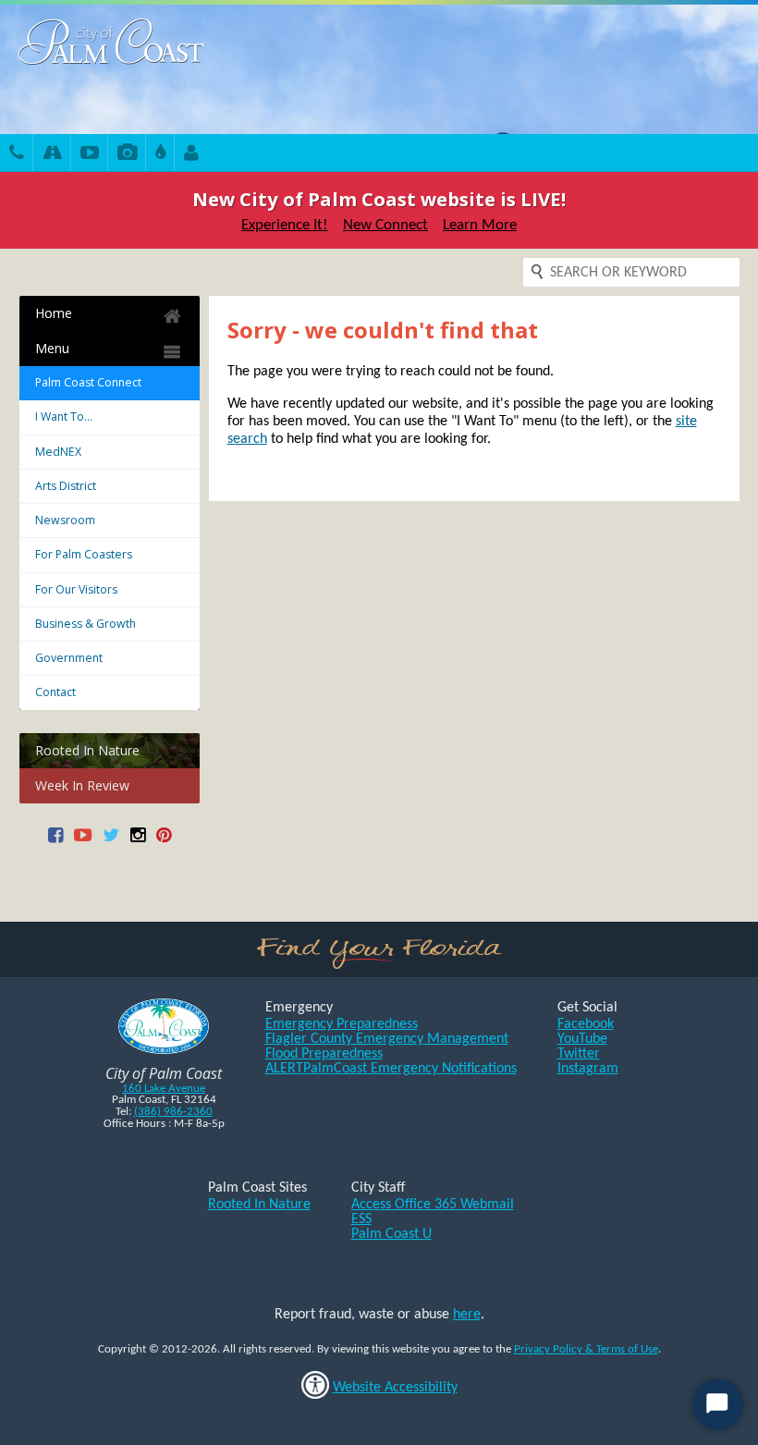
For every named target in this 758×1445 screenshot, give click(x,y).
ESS (361, 1219)
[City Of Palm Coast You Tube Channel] (83, 841)
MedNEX (58, 451)
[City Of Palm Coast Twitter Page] (111, 841)
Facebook (585, 1024)
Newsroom (65, 520)
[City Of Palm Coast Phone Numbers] (17, 155)
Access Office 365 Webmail (432, 1204)
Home (53, 313)
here (467, 1314)
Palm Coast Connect (88, 382)
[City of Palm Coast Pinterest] (163, 841)
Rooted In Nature (87, 750)
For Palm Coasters (83, 554)
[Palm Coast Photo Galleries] (127, 155)
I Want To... (63, 416)
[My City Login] (191, 155)
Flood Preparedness (324, 1054)
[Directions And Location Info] (52, 155)
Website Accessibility (395, 1387)
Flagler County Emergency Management (386, 1039)
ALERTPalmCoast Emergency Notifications (391, 1068)
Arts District (65, 486)
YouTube (582, 1039)
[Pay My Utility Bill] (160, 155)
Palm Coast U (391, 1234)
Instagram (587, 1068)
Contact (55, 692)
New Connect (385, 225)
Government (69, 658)
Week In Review (82, 785)
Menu (52, 348)
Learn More (480, 225)
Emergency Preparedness (341, 1024)
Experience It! (284, 225)
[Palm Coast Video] (90, 155)
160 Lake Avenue (163, 1089)
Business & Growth (85, 623)
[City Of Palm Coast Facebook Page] (55, 841)
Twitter (578, 1054)
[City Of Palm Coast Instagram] (137, 841)
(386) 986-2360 (173, 1112)
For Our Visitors (76, 589)
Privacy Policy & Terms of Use (586, 1349)
